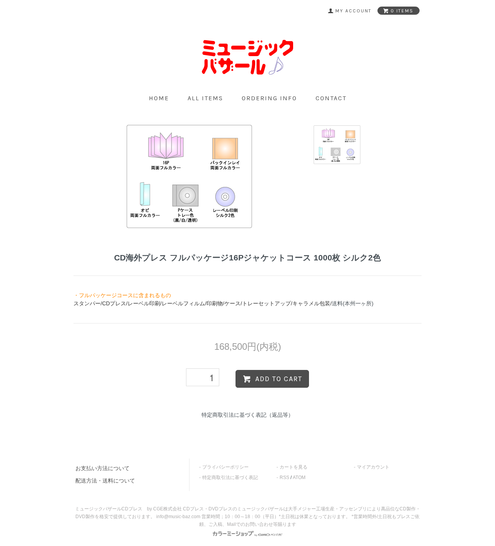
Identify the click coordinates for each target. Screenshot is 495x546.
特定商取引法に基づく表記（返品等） (247, 415)
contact (331, 98)
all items (205, 98)
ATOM (299, 477)
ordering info (269, 98)
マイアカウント (373, 467)
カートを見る (293, 467)
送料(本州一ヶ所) (353, 303)
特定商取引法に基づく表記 (230, 477)
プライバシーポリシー (225, 467)
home (159, 98)
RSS (284, 477)
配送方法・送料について (105, 481)
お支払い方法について (102, 468)
